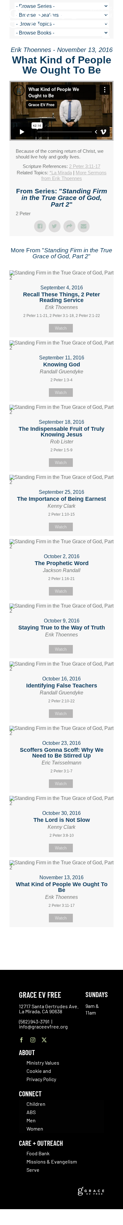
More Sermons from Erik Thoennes (74, 175)
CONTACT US (101, 8)
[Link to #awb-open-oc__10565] (106, 40)
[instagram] (32, 1039)
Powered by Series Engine (61, 943)
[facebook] (21, 1039)
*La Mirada (61, 172)
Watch (61, 328)
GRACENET (105, 15)
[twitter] (44, 1039)
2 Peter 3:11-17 (84, 166)
